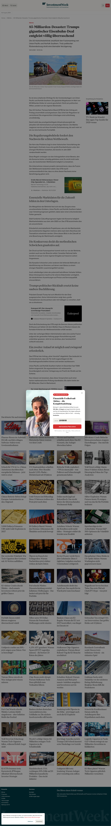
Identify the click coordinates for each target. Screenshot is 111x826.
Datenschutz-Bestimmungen (32, 817)
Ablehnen (30, 821)
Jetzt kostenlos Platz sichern (67, 426)
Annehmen (39, 821)
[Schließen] (82, 393)
